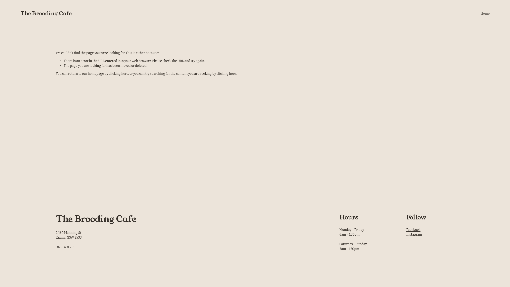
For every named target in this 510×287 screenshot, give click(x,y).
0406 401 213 (65, 247)
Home (485, 13)
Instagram (414, 234)
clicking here (118, 74)
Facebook (413, 230)
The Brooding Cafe (46, 13)
